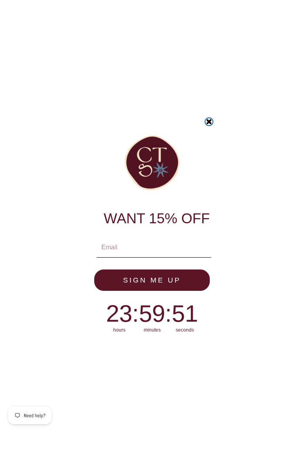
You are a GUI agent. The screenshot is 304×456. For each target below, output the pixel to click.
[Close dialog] (209, 122)
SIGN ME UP (152, 280)
